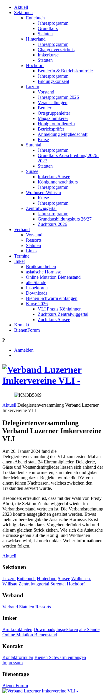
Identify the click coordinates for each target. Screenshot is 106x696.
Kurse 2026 (37, 303)
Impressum (12, 662)
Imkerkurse (48, 54)
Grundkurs (48, 28)
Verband (22, 229)
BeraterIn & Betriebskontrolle (65, 70)
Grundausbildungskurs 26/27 (65, 218)
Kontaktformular (17, 657)
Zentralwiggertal (41, 208)
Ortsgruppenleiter (54, 113)
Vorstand (46, 91)
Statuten (45, 33)
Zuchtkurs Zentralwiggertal (63, 314)
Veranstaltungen (52, 102)
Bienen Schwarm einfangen (51, 298)
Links (31, 250)
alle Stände (36, 282)
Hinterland (36, 38)
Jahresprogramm (53, 23)
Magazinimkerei (53, 118)
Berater (44, 107)
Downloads (36, 293)
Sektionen (23, 12)
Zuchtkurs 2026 (52, 224)
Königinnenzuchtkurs (58, 181)
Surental (33, 144)
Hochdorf (35, 65)
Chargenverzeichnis (56, 49)
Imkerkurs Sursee (54, 176)
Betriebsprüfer (51, 128)
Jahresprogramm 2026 (58, 97)
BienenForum (27, 330)
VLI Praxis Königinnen (60, 308)
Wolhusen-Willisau (43, 192)
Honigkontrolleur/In (56, 123)
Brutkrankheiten (41, 266)
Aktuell (21, 7)
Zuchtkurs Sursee (54, 319)
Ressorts (34, 240)
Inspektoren (37, 287)
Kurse (43, 139)
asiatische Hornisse (43, 271)
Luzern (32, 86)
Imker (19, 261)
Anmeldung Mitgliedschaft (62, 134)
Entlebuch (35, 17)
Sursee (32, 171)
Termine (21, 255)
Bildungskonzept (53, 81)
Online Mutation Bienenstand (53, 277)
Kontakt (21, 324)
